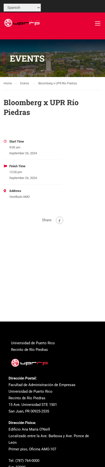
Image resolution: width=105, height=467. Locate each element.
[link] (22, 25)
